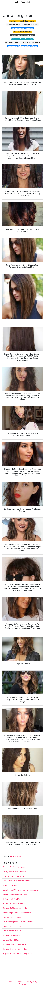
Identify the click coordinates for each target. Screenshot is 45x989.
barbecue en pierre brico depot (22, 35)
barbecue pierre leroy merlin (22, 28)
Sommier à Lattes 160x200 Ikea (15, 949)
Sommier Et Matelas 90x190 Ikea (15, 908)
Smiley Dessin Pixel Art (11, 899)
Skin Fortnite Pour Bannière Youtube (17, 881)
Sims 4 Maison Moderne (12, 926)
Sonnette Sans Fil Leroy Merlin (14, 944)
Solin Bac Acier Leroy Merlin (13, 876)
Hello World (21, 2)
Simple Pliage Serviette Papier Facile (17, 912)
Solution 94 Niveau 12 (11, 885)
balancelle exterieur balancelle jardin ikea (22, 24)
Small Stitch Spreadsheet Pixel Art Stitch (18, 921)
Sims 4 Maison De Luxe (12, 931)
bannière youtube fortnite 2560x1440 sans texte (22, 42)
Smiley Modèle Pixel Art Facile (14, 871)
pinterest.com (15, 856)
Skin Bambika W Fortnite (12, 917)
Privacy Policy (32, 981)
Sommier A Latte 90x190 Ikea (14, 903)
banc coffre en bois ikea (22, 32)
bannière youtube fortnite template (22, 21)
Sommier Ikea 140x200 (12, 940)
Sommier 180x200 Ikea (12, 935)
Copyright (22, 984)
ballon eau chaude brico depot (22, 39)
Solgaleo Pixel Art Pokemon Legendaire (18, 953)
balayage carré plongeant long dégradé (22, 46)
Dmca (10, 981)
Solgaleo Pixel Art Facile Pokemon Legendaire (20, 890)
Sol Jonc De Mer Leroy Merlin (14, 867)
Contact (19, 981)
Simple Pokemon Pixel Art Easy (15, 894)
